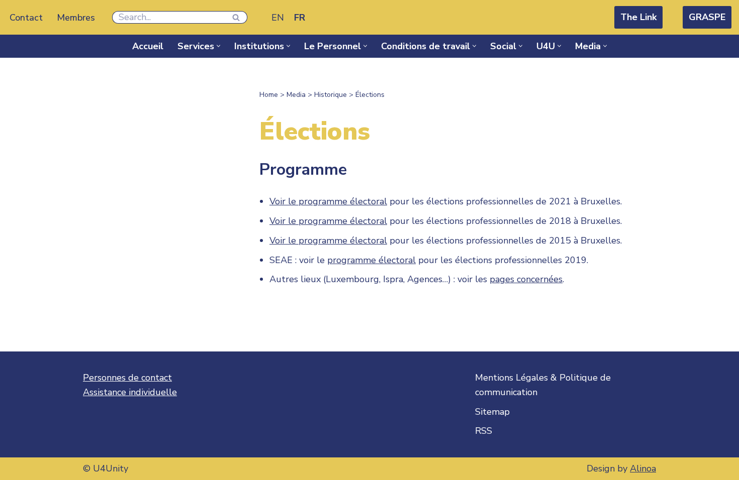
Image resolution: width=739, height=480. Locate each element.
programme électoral (371, 260)
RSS (483, 431)
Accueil (147, 46)
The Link (638, 17)
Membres (76, 18)
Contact (26, 18)
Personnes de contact (127, 378)
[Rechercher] (236, 17)
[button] (218, 46)
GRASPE (707, 17)
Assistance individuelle (130, 392)
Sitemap (492, 412)
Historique (330, 94)
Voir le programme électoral (328, 201)
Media (296, 94)
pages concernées (526, 279)
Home (268, 94)
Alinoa (643, 468)
